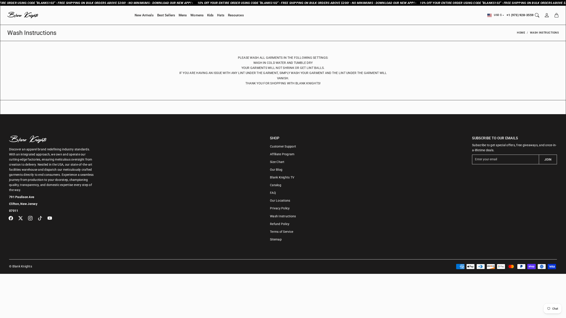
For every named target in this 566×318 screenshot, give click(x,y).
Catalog (275, 185)
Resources (236, 15)
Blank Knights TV (282, 177)
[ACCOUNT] (547, 15)
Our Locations (280, 200)
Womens (197, 15)
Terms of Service (281, 231)
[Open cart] (556, 15)
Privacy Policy (280, 208)
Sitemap (276, 239)
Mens (183, 15)
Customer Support (283, 146)
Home (521, 32)
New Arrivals (144, 15)
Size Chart (277, 162)
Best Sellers (166, 15)
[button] (11, 218)
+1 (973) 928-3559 (520, 15)
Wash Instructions (283, 216)
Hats (220, 15)
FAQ (273, 193)
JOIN (547, 159)
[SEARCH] (537, 15)
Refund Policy (279, 224)
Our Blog (276, 169)
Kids (210, 15)
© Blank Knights (20, 266)
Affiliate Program (282, 154)
